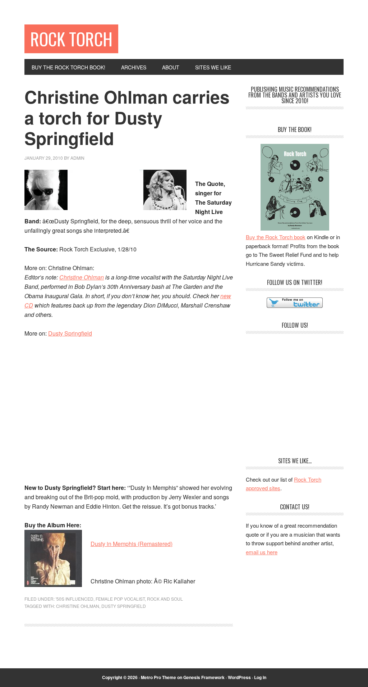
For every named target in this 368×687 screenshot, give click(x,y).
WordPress (239, 677)
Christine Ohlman (81, 277)
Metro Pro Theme (158, 677)
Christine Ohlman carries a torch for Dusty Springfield (127, 117)
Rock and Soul (165, 599)
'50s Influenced (74, 599)
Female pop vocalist (120, 599)
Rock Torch (71, 38)
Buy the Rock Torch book (275, 237)
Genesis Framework (204, 677)
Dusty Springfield (70, 333)
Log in (260, 677)
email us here (261, 552)
